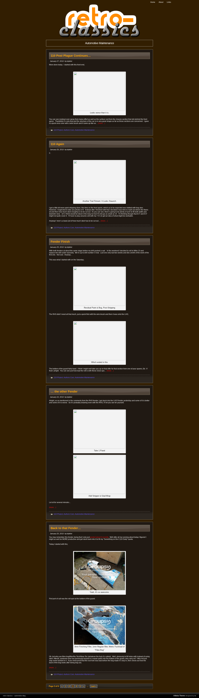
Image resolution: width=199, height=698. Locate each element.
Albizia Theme (179, 696)
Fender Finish (60, 241)
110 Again (57, 144)
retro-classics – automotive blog (14, 696)
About (161, 2)
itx (195, 696)
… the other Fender (64, 391)
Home (152, 2)
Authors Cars (69, 130)
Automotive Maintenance (85, 130)
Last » (93, 686)
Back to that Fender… (66, 528)
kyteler (69, 61)
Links (169, 2)
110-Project (58, 130)
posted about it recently (99, 537)
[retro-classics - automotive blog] (99, 37)
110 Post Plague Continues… (71, 55)
